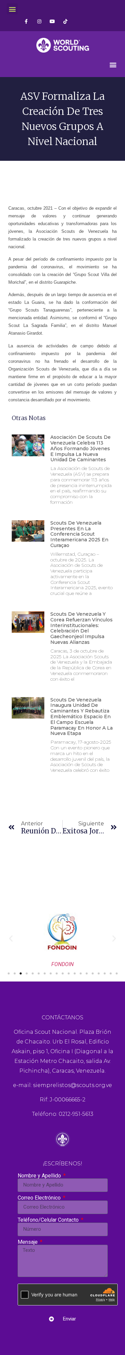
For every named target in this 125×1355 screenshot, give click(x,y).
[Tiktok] (65, 21)
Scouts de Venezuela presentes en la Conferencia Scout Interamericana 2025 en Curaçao (79, 534)
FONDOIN (62, 964)
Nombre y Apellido (40, 1175)
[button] (12, 8)
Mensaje (28, 1242)
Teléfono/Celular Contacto (49, 1220)
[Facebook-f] (26, 21)
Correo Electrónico (40, 1198)
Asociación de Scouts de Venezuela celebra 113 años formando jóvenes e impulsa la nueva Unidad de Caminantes (80, 448)
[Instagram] (39, 21)
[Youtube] (52, 21)
